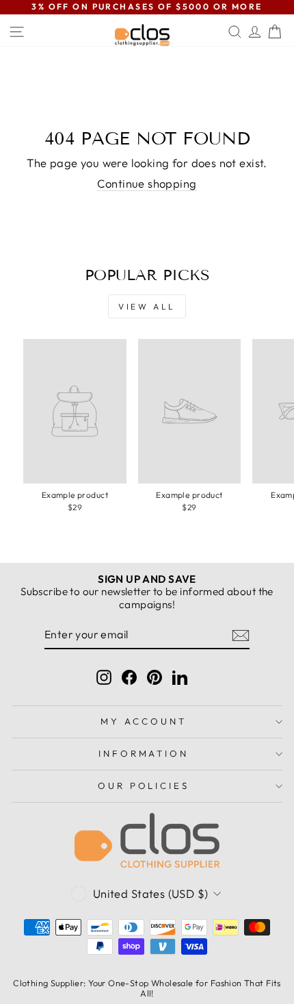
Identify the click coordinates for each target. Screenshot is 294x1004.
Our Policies (144, 785)
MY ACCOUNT (144, 721)
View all (147, 306)
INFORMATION (143, 753)
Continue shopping (146, 183)
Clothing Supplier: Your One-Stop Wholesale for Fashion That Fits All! (147, 988)
